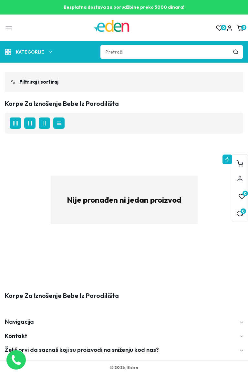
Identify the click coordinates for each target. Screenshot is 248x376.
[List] (59, 123)
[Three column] (30, 123)
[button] (9, 28)
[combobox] (171, 52)
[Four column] (15, 123)
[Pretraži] (236, 52)
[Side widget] (240, 178)
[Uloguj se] (229, 28)
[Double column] (44, 123)
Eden (132, 367)
